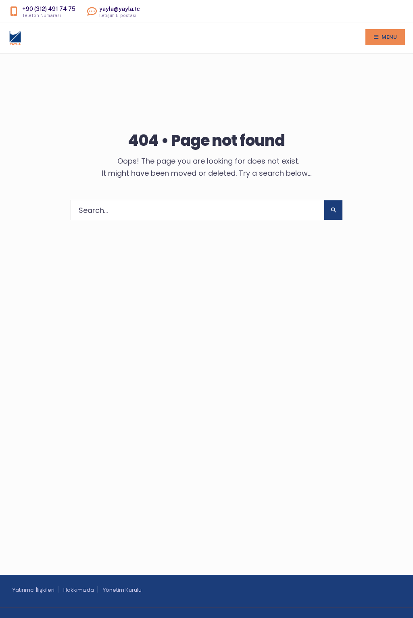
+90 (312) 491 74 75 (48, 12)
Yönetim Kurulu (122, 590)
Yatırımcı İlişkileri (33, 590)
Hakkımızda (78, 590)
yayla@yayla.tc (119, 12)
